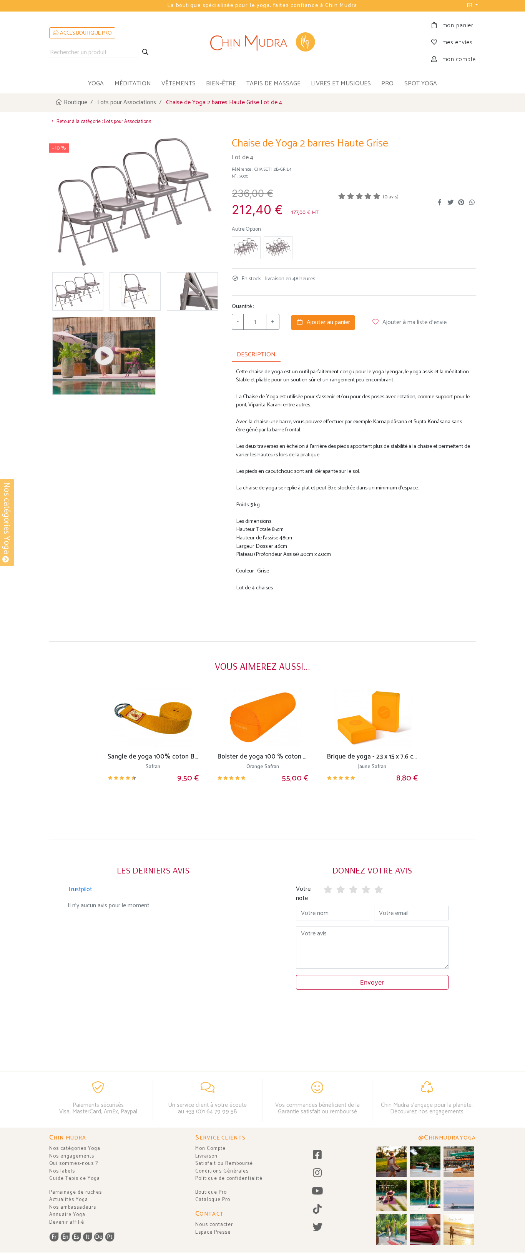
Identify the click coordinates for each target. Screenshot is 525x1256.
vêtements (178, 83)
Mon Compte (210, 1149)
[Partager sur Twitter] (450, 202)
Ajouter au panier (327, 322)
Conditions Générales (222, 1171)
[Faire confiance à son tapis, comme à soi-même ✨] (425, 1161)
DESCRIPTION (256, 354)
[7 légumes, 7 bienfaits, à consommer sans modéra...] (459, 1161)
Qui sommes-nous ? (73, 1164)
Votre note (303, 893)
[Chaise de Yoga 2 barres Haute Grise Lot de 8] (246, 247)
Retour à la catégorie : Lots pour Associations (103, 122)
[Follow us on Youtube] (317, 1191)
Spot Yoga (420, 83)
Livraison (206, 1156)
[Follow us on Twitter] (317, 1227)
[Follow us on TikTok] (317, 1209)
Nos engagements (71, 1156)
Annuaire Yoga (67, 1215)
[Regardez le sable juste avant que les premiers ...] (459, 1195)
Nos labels (62, 1171)
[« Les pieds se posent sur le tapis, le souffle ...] (391, 1195)
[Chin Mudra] (262, 42)
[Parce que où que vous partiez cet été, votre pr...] (425, 1229)
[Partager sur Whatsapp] (472, 202)
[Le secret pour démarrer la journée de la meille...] (459, 1229)
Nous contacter (214, 1225)
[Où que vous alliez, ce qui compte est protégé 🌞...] (391, 1161)
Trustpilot (80, 889)
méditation (133, 83)
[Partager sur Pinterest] (461, 202)
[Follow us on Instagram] (317, 1173)
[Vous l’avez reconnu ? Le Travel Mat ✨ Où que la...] (391, 1229)
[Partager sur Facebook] (440, 202)
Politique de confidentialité (228, 1178)
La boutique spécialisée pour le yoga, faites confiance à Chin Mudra (262, 5)
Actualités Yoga (68, 1200)
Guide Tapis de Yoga (74, 1178)
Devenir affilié (66, 1222)
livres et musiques (341, 83)
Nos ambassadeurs (72, 1207)
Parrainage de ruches (75, 1192)
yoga (96, 83)
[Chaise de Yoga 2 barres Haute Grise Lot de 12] (278, 247)
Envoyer (372, 982)
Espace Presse (213, 1232)
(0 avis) (391, 197)
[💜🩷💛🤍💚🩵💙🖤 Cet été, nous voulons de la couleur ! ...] (425, 1195)
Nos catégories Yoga (74, 1149)
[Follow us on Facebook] (317, 1155)
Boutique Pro (211, 1192)
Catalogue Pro (212, 1200)
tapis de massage (273, 83)
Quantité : (243, 307)
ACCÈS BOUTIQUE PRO (85, 33)
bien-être (221, 83)
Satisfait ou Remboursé (224, 1164)
